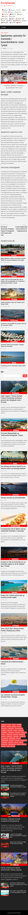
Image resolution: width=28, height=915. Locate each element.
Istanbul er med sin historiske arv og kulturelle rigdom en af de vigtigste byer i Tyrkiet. (13, 564)
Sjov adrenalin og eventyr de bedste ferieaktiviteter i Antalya (13, 696)
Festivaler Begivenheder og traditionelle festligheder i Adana (12, 434)
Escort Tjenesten (18, 728)
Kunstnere (22, 734)
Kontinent (9, 734)
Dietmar (4, 48)
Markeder (9, 736)
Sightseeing (4, 740)
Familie (9, 730)
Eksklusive (4, 728)
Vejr (18, 744)
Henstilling (4, 732)
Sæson (10, 742)
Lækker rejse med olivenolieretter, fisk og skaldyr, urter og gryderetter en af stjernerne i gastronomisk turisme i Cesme (13, 281)
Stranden (23, 740)
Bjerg (3, 726)
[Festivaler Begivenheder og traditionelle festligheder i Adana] (5, 785)
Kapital (23, 732)
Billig (14, 724)
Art (9, 724)
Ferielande (8, 3)
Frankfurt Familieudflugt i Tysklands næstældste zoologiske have (18, 835)
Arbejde (3, 724)
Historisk (11, 732)
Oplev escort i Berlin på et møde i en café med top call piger (18, 842)
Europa (3, 730)
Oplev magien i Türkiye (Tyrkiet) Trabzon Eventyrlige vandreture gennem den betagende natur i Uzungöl (11, 399)
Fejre (15, 730)
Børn (14, 726)
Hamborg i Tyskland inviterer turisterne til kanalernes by (10, 820)
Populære (12, 738)
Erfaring (10, 728)
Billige (19, 724)
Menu (4, 27)
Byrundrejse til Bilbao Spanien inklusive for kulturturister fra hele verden (18, 884)
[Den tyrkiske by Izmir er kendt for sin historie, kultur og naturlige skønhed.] (5, 793)
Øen (13, 746)
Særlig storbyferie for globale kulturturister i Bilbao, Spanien (11, 869)
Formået (20, 730)
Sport (17, 740)
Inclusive (17, 732)
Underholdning (12, 744)
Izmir (2, 32)
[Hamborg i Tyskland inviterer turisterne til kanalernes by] (14, 810)
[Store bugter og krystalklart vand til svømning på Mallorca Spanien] (5, 891)
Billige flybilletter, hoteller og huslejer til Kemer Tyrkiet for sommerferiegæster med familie (13, 259)
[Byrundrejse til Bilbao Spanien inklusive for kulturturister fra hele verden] (5, 883)
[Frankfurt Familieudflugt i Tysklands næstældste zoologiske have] (5, 834)
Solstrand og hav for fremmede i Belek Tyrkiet (13, 366)
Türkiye (6, 32)
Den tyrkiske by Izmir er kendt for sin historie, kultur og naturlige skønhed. (13, 467)
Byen (9, 726)
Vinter (3, 746)
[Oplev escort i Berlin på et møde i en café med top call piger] (5, 842)
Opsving (16, 736)
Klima (3, 734)
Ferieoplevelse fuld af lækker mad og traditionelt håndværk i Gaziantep (13, 530)
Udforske (4, 744)
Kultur (15, 734)
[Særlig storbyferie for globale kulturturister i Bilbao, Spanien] (14, 859)
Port (18, 738)
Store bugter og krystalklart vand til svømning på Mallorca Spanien (18, 891)
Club (19, 726)
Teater (16, 742)
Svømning (4, 742)
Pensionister (4, 738)
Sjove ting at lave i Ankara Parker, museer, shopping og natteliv (12, 630)
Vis (8, 746)
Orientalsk (22, 736)
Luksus (3, 736)
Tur (21, 742)
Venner (24, 744)
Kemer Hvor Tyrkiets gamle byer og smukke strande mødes (12, 596)
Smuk (11, 740)
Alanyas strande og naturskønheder (13, 498)
